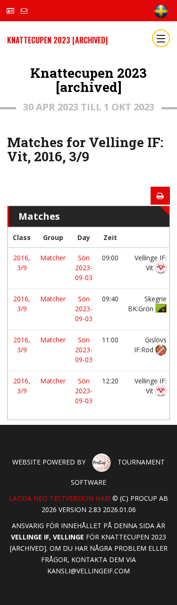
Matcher (53, 257)
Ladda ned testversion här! (59, 498)
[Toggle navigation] (161, 38)
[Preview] (160, 196)
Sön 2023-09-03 (84, 267)
